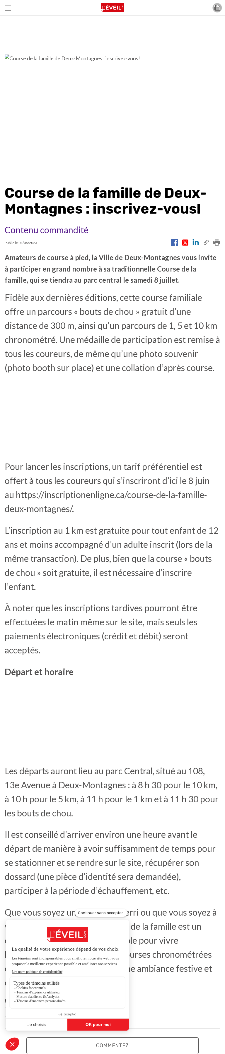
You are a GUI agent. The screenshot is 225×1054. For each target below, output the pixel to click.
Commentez (112, 1045)
